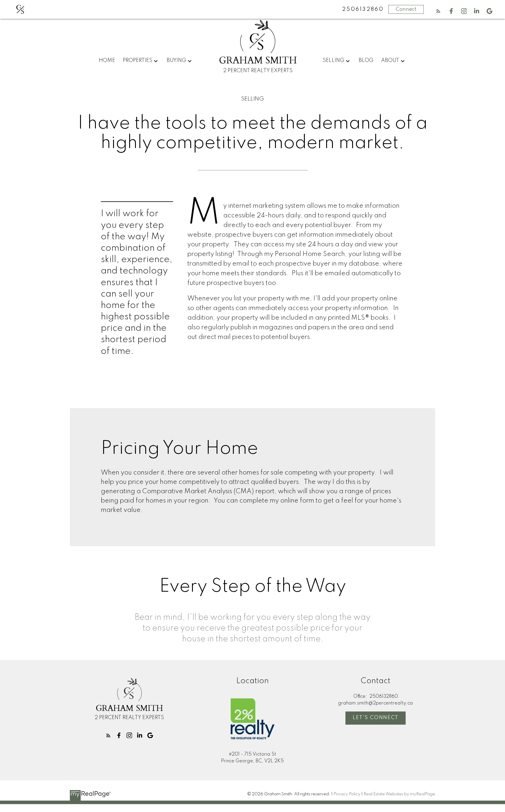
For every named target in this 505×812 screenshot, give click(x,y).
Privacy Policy (346, 794)
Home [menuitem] (107, 60)
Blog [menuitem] (366, 60)
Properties (137, 60)
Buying (176, 60)
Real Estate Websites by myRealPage (399, 794)
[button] (438, 11)
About (390, 60)
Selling (333, 60)
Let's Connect (376, 717)
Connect (406, 9)
